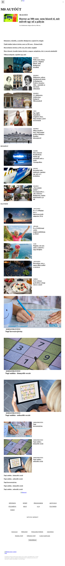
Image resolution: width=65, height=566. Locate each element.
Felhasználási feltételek (37, 531)
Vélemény (12, 506)
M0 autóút (23, 15)
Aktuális (53, 503)
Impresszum (14, 531)
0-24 (38, 506)
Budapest (36, 57)
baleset (35, 168)
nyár (34, 243)
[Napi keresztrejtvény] (13, 334)
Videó (12, 510)
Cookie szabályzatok (44, 536)
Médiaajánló (24, 531)
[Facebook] (28, 522)
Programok (38, 503)
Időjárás (12, 503)
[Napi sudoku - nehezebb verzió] (17, 417)
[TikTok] (32, 522)
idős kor (35, 226)
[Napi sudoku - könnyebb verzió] (18, 375)
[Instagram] (36, 522)
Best (25, 506)
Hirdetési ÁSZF (19, 536)
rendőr (35, 150)
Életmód (53, 506)
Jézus (34, 111)
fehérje (35, 279)
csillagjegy (36, 208)
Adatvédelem (50, 531)
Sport (25, 503)
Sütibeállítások (32, 540)
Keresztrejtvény (13, 329)
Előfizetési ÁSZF (31, 536)
